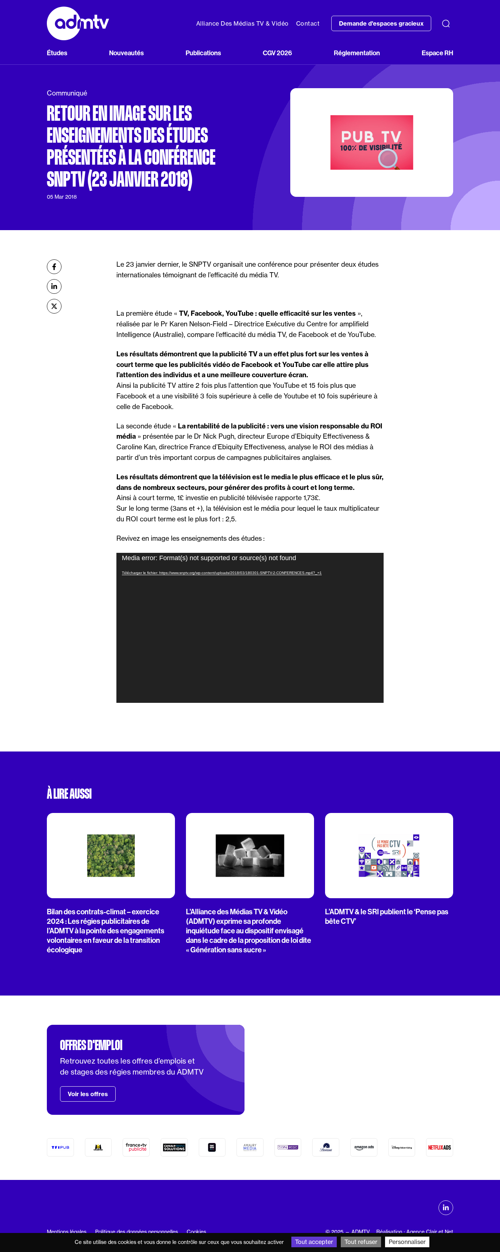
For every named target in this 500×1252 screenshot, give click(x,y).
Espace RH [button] (437, 53)
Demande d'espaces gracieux (381, 23)
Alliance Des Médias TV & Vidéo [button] (242, 23)
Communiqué (67, 93)
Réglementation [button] (357, 53)
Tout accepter (314, 1241)
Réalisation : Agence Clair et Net (414, 1232)
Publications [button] (203, 53)
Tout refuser (360, 1241)
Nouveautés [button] (126, 53)
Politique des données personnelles (136, 1232)
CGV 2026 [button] (277, 53)
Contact (308, 23)
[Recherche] (446, 23)
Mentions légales (66, 1232)
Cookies (196, 1232)
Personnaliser (407, 1241)
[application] (250, 628)
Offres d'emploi (91, 1045)
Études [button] (57, 53)
